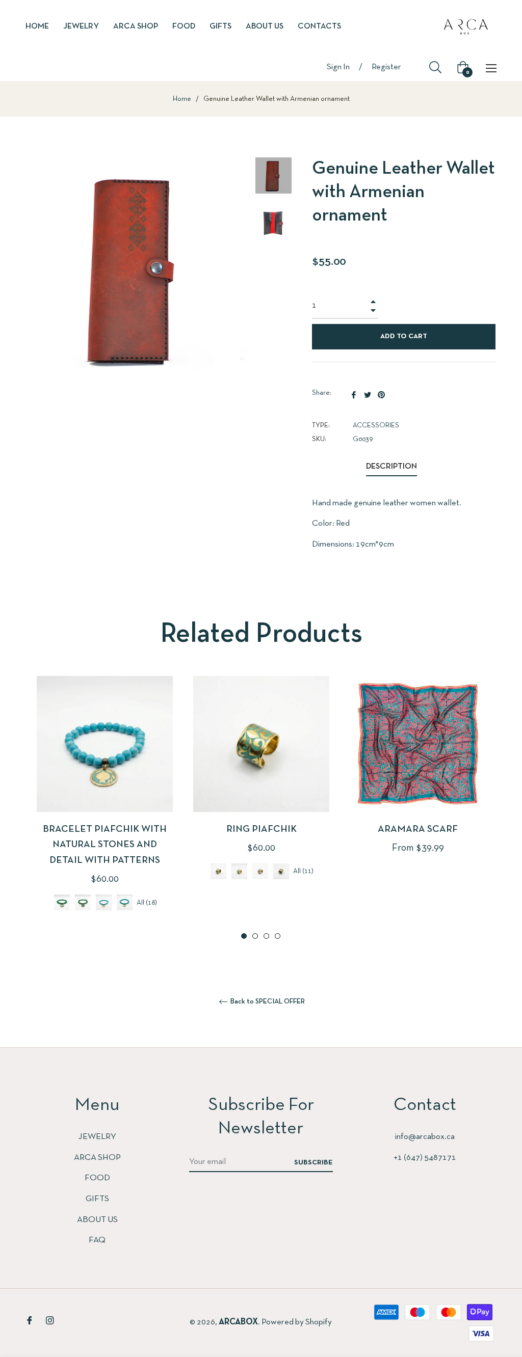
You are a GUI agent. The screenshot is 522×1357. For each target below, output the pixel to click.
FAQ (97, 1240)
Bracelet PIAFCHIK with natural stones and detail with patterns (105, 845)
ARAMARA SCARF (418, 829)
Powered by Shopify (297, 1322)
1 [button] (244, 936)
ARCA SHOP (97, 1157)
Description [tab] (391, 466)
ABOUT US (97, 1220)
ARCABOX (238, 1322)
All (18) (147, 903)
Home (182, 99)
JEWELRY (97, 1137)
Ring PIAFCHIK (261, 829)
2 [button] (255, 936)
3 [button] (266, 936)
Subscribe (313, 1162)
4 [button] (277, 936)
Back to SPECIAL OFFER (267, 1001)
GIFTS (97, 1199)
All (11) (303, 871)
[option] (105, 809)
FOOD (97, 1178)
